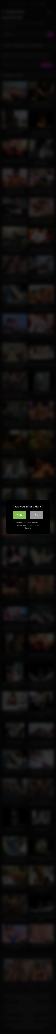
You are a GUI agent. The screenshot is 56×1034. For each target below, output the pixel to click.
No (36, 515)
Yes (19, 515)
